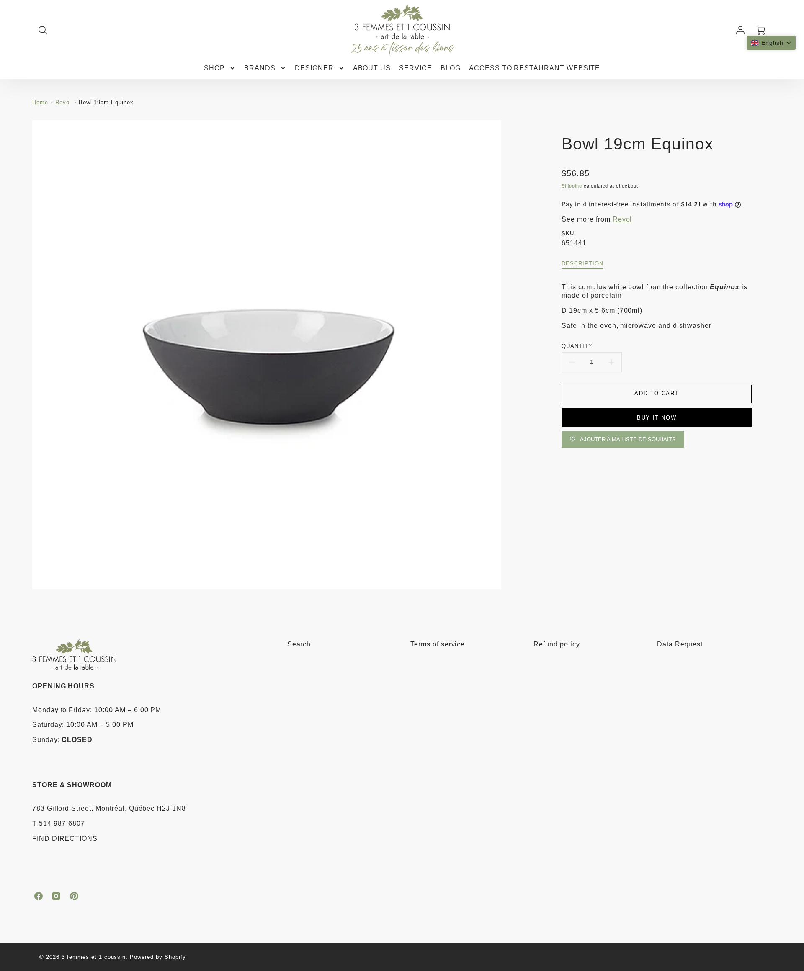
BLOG (451, 68)
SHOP (214, 68)
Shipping (572, 185)
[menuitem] (220, 68)
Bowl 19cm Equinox (106, 102)
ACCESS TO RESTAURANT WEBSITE (534, 68)
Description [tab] (582, 263)
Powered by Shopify (158, 957)
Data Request (680, 644)
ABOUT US (372, 68)
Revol (63, 102)
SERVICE (415, 68)
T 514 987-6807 (58, 823)
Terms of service (437, 644)
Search (299, 644)
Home (40, 102)
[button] (771, 43)
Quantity (577, 346)
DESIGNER (314, 68)
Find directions (65, 838)
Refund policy (556, 644)
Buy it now (656, 418)
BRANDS (260, 68)
